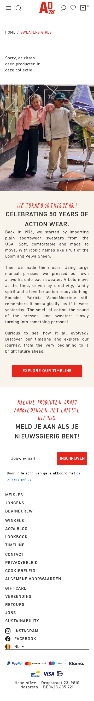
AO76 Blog (16, 528)
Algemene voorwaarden (33, 579)
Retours (15, 604)
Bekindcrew (19, 511)
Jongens (14, 503)
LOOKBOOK (16, 537)
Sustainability (22, 621)
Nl (17, 646)
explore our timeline (47, 370)
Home (10, 32)
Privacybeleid (21, 562)
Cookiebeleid (20, 570)
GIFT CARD (16, 588)
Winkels (14, 520)
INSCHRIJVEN (72, 458)
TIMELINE (15, 545)
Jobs (10, 612)
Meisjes (14, 495)
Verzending (18, 596)
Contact (14, 554)
